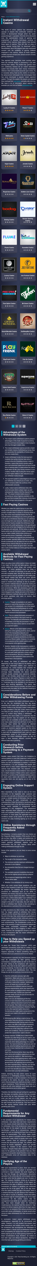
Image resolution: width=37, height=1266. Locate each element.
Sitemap (11, 1251)
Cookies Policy (21, 1251)
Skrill (6, 615)
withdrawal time (27, 85)
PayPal (7, 602)
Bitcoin (7, 629)
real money (17, 81)
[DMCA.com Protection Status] (18, 1263)
